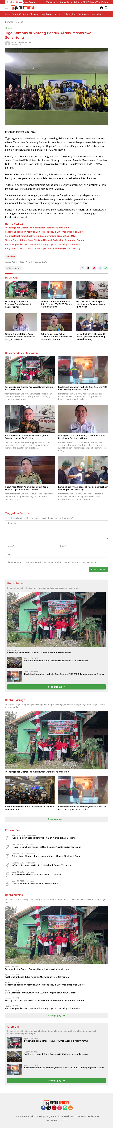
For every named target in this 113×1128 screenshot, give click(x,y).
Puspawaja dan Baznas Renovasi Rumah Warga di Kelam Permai (37, 227)
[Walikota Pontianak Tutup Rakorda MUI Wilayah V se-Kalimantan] (14, 662)
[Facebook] (43, 1108)
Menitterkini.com (24, 42)
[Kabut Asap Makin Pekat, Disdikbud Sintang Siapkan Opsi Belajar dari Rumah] (57, 322)
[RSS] (70, 1108)
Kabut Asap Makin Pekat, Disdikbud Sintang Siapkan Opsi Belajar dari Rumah (43, 244)
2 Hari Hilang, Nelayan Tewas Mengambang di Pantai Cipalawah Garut (46, 856)
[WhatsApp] (65, 1108)
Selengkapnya (55, 687)
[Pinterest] (54, 1108)
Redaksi (57, 1116)
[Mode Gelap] (101, 7)
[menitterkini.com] (22, 7)
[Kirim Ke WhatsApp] (105, 268)
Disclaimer (69, 1116)
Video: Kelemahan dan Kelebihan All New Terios (35, 883)
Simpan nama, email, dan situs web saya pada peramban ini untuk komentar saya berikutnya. (52, 562)
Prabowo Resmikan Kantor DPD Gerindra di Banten (37, 874)
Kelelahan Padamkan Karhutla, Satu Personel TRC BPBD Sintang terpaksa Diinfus (45, 232)
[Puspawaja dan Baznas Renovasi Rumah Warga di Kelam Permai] (21, 290)
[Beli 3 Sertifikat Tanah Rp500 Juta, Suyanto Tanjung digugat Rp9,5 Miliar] (92, 290)
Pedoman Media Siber (88, 1116)
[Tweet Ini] (88, 268)
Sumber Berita (41, 262)
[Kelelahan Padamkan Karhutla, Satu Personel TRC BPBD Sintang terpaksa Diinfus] (57, 290)
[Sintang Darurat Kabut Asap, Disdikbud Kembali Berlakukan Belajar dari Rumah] (21, 322)
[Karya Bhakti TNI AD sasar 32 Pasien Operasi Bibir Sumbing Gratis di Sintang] (92, 322)
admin (13, 42)
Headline (11, 256)
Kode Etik (28, 1116)
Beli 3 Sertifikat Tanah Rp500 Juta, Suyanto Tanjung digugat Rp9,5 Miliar (40, 236)
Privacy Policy (43, 1116)
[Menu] (7, 7)
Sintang (9, 28)
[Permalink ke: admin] (7, 43)
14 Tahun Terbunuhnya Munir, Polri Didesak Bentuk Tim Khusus (42, 865)
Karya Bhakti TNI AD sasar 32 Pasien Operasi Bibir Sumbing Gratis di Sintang (42, 248)
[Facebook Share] (82, 268)
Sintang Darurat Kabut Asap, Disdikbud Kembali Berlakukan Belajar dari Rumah (44, 240)
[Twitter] (48, 1108)
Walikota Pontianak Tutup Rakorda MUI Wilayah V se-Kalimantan (49, 2)
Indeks (18, 1116)
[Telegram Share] (100, 268)
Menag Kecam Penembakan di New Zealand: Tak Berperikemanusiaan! (46, 847)
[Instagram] (59, 1108)
